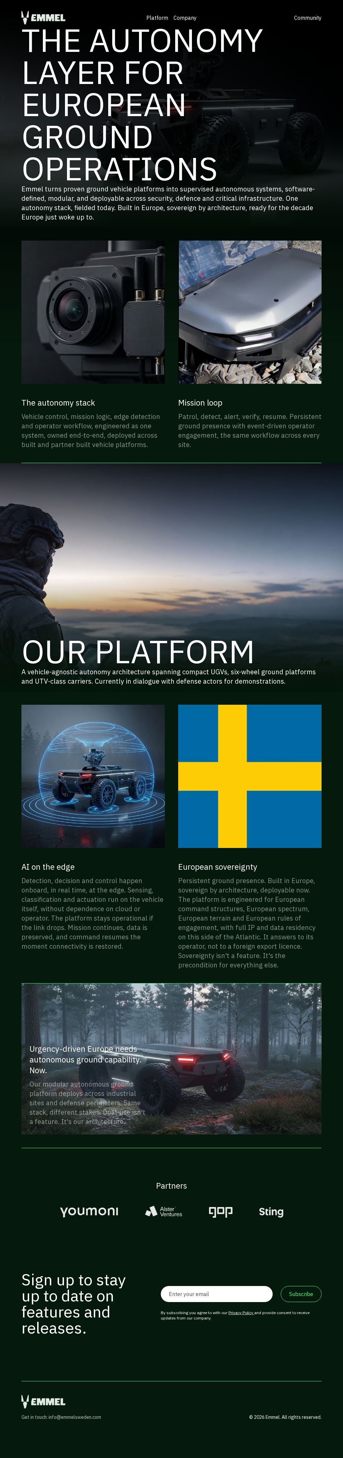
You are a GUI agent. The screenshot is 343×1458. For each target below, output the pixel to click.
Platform (157, 17)
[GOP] (220, 1212)
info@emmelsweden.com (75, 1417)
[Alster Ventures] (163, 1212)
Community (308, 17)
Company (185, 17)
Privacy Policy (241, 1312)
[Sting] (271, 1212)
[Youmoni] (89, 1212)
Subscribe (301, 1294)
